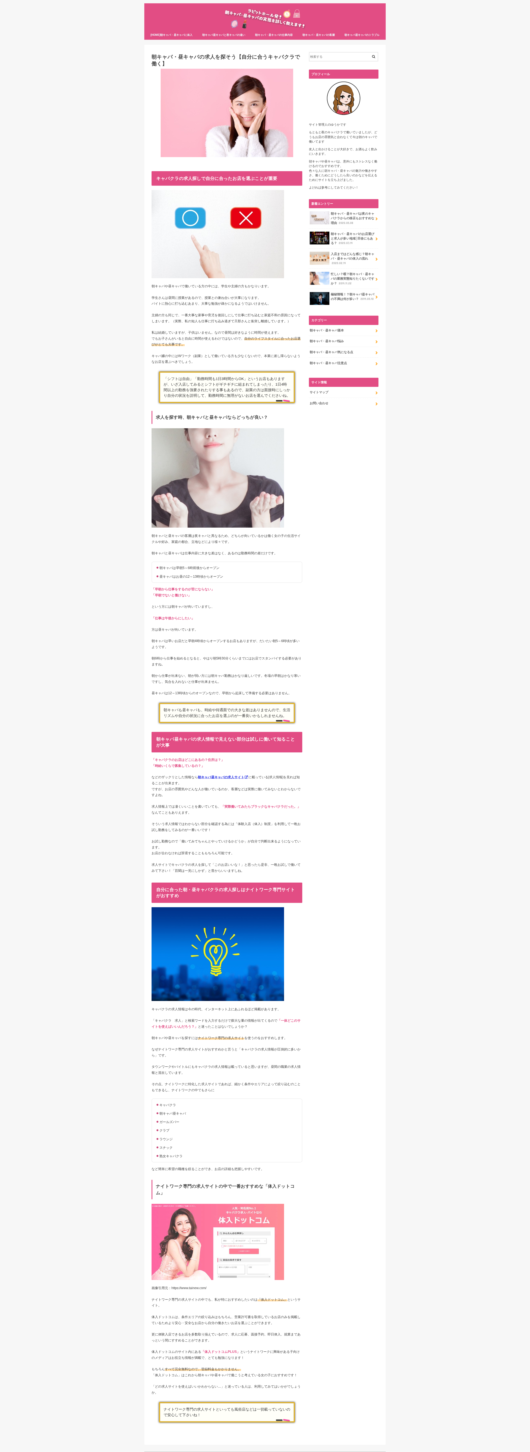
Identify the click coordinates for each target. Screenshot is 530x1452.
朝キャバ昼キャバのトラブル (361, 34)
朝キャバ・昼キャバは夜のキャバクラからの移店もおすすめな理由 (352, 218)
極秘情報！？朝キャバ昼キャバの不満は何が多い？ (352, 297)
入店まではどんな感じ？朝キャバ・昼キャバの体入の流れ (352, 258)
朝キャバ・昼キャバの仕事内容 (274, 34)
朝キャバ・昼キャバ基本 (327, 330)
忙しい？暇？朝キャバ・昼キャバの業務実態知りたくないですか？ (352, 278)
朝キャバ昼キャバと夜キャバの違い (223, 34)
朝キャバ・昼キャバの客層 (318, 34)
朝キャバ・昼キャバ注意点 (328, 363)
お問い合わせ (319, 403)
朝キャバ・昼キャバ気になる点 (331, 352)
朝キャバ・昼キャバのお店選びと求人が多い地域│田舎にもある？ (352, 238)
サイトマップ (319, 392)
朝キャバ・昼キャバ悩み (327, 341)
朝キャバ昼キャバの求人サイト (221, 777)
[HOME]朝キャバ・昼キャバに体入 (172, 34)
